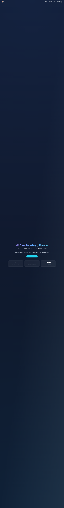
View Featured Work (32, 256)
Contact (58, 1)
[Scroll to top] (3, 2)
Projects (50, 1)
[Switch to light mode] (61, 2)
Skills (54, 1)
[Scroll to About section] (33, 505)
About (46, 1)
